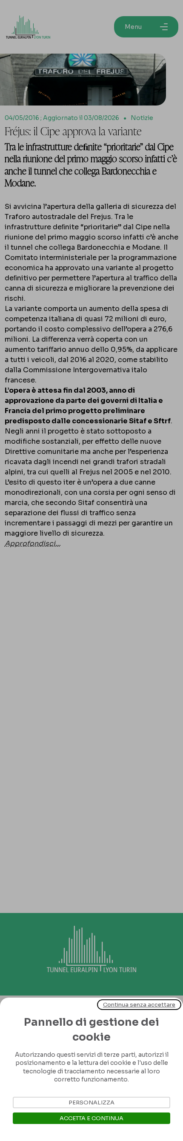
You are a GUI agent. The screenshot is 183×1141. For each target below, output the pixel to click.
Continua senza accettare (139, 1004)
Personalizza (91, 1102)
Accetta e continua (91, 1118)
